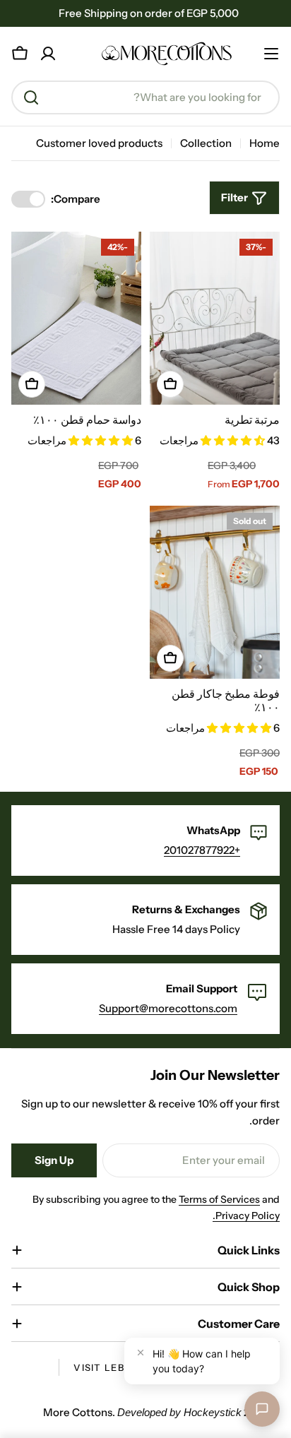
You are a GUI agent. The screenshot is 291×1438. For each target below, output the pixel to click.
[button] (234, 440)
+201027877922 (202, 850)
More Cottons (77, 1412)
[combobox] (145, 97)
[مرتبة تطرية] (215, 318)
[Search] (31, 97)
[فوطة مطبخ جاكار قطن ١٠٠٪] (215, 592)
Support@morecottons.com (168, 1008)
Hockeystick (213, 1412)
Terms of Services (219, 1199)
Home (264, 143)
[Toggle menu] (271, 53)
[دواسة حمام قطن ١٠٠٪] (76, 318)
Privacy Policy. (246, 1215)
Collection (206, 143)
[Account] (48, 53)
